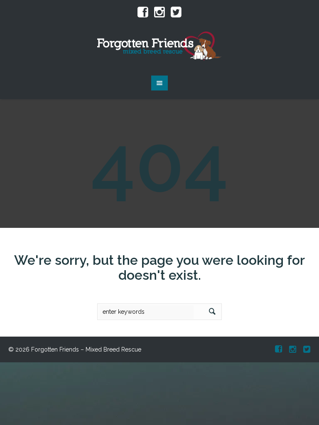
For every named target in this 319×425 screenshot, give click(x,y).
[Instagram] (159, 12)
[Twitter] (176, 12)
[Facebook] (143, 12)
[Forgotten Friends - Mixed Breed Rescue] (159, 46)
